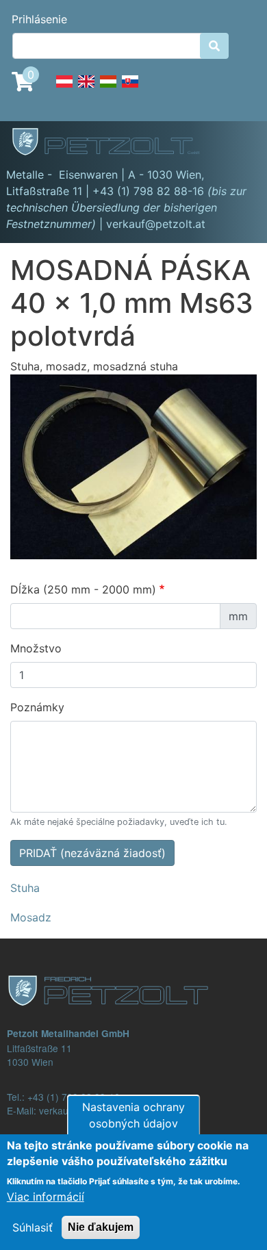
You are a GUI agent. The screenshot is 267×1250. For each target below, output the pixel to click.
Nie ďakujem (101, 1227)
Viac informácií (45, 1196)
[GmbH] (113, 143)
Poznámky (37, 707)
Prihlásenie (39, 19)
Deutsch (64, 89)
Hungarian (108, 89)
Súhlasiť (32, 1227)
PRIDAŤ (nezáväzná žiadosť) (92, 853)
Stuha (25, 888)
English (86, 89)
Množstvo (36, 648)
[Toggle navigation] (237, 143)
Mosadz (30, 917)
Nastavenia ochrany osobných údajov (133, 1115)
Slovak (130, 89)
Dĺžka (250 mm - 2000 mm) (83, 589)
